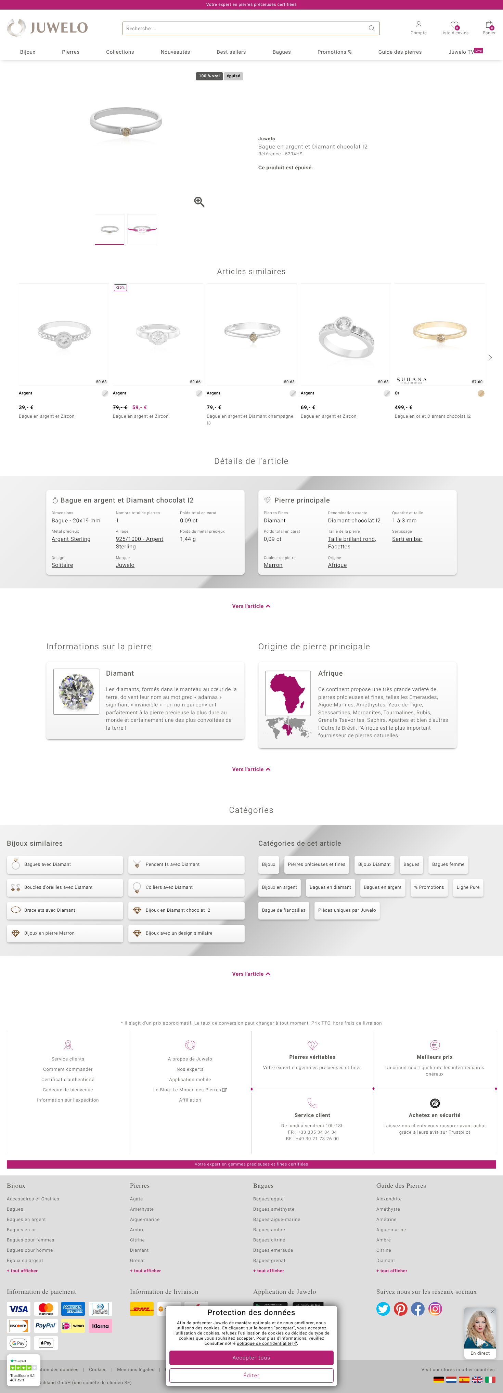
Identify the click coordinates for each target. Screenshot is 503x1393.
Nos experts (190, 1069)
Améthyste (388, 1209)
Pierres (71, 52)
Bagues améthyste (274, 1209)
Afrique (337, 565)
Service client (312, 1115)
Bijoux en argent (279, 887)
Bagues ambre (269, 1230)
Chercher (372, 28)
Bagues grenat (269, 1261)
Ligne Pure (468, 887)
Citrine (137, 1240)
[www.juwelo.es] (464, 1380)
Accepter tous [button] (251, 1358)
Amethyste (142, 1209)
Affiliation (190, 1100)
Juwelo (125, 565)
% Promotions (429, 887)
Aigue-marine (145, 1219)
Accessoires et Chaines (33, 1199)
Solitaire (62, 565)
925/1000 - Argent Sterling (140, 543)
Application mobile (190, 1080)
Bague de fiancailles (284, 910)
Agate (136, 1199)
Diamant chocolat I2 (354, 521)
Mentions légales (135, 1370)
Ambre (137, 1230)
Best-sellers (231, 52)
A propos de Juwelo (190, 1059)
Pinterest (401, 1309)
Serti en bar (407, 539)
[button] (419, 28)
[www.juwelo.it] (490, 1380)
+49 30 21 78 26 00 (317, 1139)
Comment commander (68, 1069)
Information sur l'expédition (68, 1100)
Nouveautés (175, 52)
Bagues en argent (383, 887)
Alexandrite (389, 1199)
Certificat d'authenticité (67, 1080)
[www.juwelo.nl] (451, 1380)
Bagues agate (268, 1199)
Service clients (68, 1059)
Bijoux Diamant (374, 864)
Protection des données (52, 1370)
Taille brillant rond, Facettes (352, 543)
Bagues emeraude (273, 1250)
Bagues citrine (269, 1240)
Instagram (435, 1309)
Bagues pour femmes (30, 1240)
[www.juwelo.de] (439, 1380)
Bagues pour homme (30, 1250)
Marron (273, 565)
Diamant (275, 521)
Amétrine (386, 1219)
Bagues (282, 52)
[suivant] (489, 357)
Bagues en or (21, 1230)
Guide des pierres (400, 52)
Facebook (418, 1309)
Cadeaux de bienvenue (68, 1090)
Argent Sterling (71, 539)
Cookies (97, 1370)
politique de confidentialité (264, 1344)
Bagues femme (448, 864)
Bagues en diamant (330, 887)
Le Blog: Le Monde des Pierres (187, 1090)
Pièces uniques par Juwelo (347, 910)
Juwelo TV (465, 52)
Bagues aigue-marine (276, 1219)
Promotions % (335, 52)
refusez (229, 1333)
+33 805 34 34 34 (317, 1132)
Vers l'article (248, 606)
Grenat (137, 1261)
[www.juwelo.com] (477, 1380)
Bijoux (28, 52)
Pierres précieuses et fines (317, 864)
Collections (120, 52)
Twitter (383, 1309)
